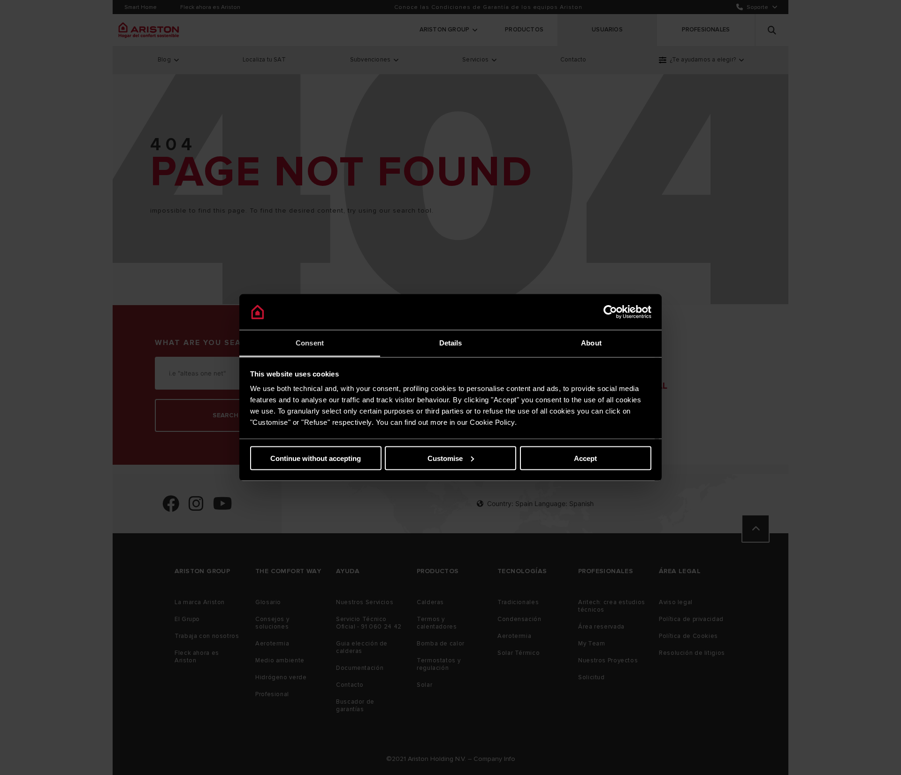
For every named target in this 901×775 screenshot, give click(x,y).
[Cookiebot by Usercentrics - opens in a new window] (610, 312)
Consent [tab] (310, 343)
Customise (445, 458)
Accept (585, 458)
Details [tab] (450, 343)
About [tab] (591, 343)
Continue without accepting (315, 458)
